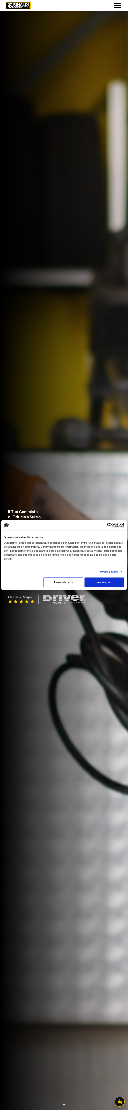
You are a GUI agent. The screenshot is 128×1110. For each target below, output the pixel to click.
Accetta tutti (104, 582)
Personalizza (61, 582)
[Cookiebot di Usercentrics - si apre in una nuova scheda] (109, 525)
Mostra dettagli (109, 571)
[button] (119, 1101)
